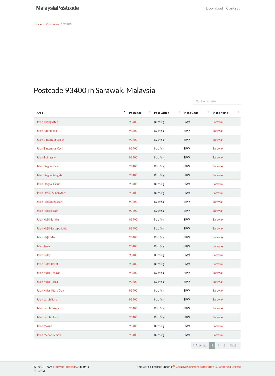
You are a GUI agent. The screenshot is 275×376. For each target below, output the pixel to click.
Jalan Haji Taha (46, 237)
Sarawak (218, 122)
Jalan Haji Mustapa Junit (52, 228)
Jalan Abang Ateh (47, 122)
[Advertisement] (137, 58)
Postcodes (52, 24)
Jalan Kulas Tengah (48, 272)
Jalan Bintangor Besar (50, 139)
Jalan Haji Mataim (48, 219)
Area (40, 112)
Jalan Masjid (44, 326)
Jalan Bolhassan (46, 157)
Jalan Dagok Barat (48, 166)
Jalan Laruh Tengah (48, 308)
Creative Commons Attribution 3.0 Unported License (208, 366)
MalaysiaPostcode (64, 366)
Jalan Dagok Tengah (49, 175)
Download (214, 8)
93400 (133, 122)
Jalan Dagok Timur (48, 184)
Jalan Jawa (43, 246)
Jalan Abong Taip (47, 130)
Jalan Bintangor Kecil (50, 148)
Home (38, 24)
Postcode (135, 112)
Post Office (161, 112)
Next (233, 345)
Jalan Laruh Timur (48, 317)
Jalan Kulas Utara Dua (50, 290)
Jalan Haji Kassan (47, 210)
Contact (233, 8)
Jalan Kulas (44, 255)
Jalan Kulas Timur (47, 281)
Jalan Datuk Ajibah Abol (51, 193)
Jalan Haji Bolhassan (49, 201)
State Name (220, 112)
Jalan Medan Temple (49, 335)
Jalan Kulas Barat (47, 264)
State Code (191, 112)
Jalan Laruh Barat (47, 299)
